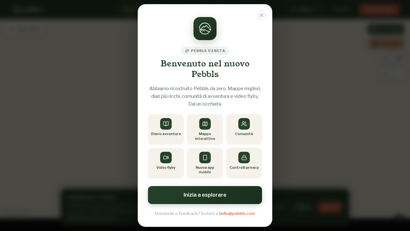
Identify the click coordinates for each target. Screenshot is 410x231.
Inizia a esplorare (205, 195)
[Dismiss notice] (261, 15)
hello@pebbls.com (237, 213)
